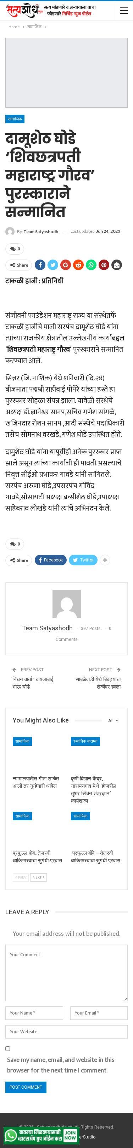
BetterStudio (83, 1137)
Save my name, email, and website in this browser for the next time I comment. (61, 1065)
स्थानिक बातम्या (85, 741)
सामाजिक (15, 119)
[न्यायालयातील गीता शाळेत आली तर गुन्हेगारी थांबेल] (37, 754)
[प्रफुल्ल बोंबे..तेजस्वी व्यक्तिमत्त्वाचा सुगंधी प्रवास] (37, 829)
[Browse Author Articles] (66, 604)
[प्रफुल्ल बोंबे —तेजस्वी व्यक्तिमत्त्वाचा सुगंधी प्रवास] (96, 829)
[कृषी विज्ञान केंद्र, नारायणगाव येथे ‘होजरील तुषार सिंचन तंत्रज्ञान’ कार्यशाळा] (96, 754)
